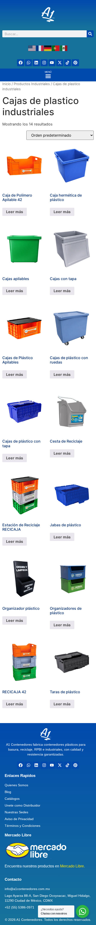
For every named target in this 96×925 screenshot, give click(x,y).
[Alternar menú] (48, 76)
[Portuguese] (56, 48)
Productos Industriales (32, 84)
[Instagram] (44, 62)
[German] (48, 48)
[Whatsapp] (28, 62)
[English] (32, 48)
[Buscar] (90, 33)
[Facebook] (20, 62)
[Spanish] (64, 48)
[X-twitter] (59, 62)
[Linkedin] (36, 62)
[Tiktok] (67, 62)
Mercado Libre (18, 835)
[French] (40, 48)
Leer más (14, 211)
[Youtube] (52, 62)
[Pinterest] (75, 62)
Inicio (6, 84)
